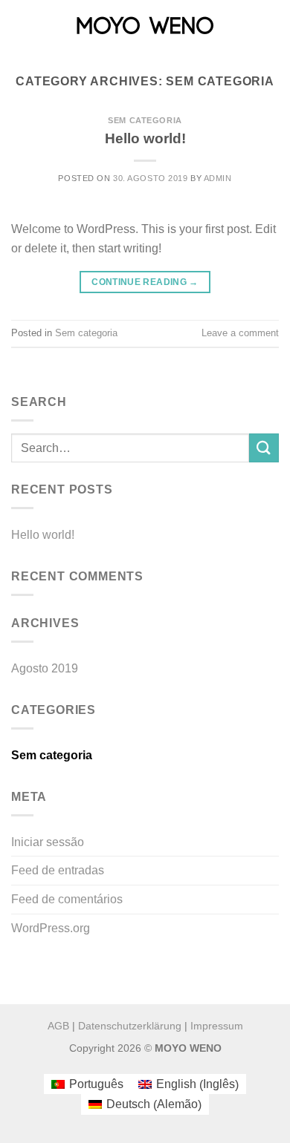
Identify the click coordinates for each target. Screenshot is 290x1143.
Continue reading (145, 282)
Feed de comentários (67, 899)
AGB (58, 1026)
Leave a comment (240, 332)
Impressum (216, 1026)
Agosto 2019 (44, 668)
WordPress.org (50, 928)
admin (218, 178)
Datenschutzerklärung (129, 1026)
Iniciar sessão (47, 842)
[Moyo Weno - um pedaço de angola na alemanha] (145, 26)
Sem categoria (144, 120)
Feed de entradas (57, 870)
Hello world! (145, 138)
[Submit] (264, 447)
